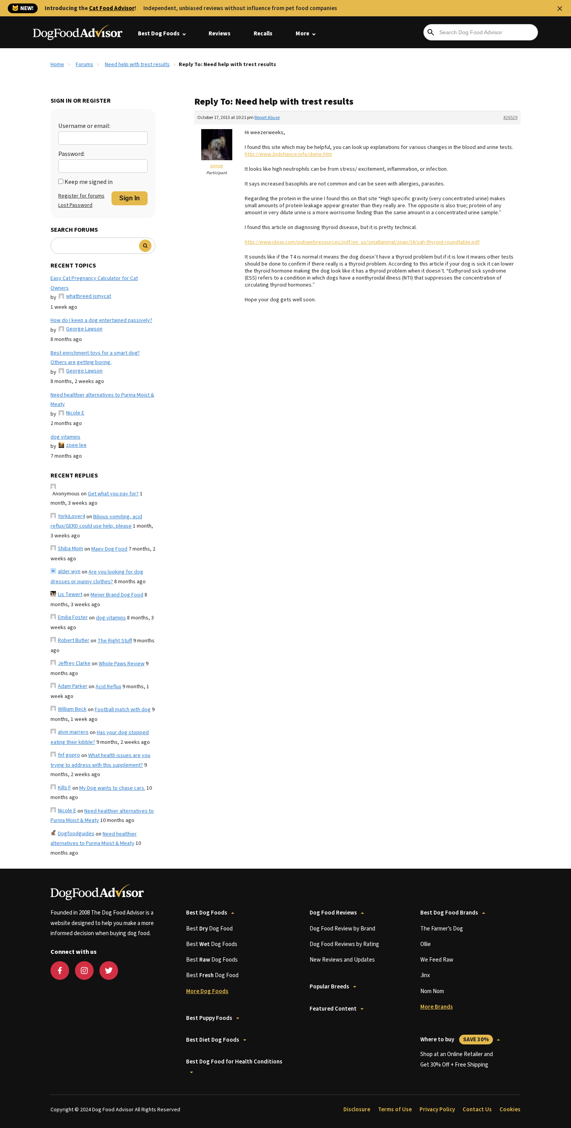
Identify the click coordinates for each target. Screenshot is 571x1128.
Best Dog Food (209, 929)
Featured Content (333, 1009)
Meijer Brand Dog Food (117, 595)
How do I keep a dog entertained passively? (101, 320)
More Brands (436, 1007)
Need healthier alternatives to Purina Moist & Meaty (102, 400)
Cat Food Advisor (111, 8)
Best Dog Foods (158, 34)
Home (57, 64)
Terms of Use (395, 1109)
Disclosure (356, 1109)
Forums (84, 64)
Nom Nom (432, 991)
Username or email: (84, 126)
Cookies (510, 1109)
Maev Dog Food (109, 549)
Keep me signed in (88, 182)
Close (559, 8)
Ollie (425, 944)
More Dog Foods (207, 991)
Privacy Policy (437, 1109)
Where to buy (454, 1039)
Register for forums (81, 196)
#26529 (510, 117)
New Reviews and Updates (342, 960)
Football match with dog (123, 710)
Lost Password (75, 205)
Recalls (263, 34)
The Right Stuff (114, 641)
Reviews (219, 34)
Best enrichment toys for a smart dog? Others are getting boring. (95, 358)
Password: (71, 154)
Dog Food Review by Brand (342, 929)
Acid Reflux (108, 687)
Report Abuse (267, 117)
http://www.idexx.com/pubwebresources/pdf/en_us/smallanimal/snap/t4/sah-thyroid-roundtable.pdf (362, 242)
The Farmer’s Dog (441, 929)
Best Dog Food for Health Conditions (234, 1062)
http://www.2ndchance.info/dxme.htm (288, 154)
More (302, 34)
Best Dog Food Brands (449, 913)
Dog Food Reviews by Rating (344, 944)
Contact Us (477, 1109)
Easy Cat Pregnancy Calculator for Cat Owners (94, 283)
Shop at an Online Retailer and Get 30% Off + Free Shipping (456, 1059)
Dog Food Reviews (333, 913)
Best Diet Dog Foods (212, 1040)
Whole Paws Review (121, 664)
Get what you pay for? (113, 494)
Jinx (425, 975)
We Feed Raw (436, 960)
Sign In (129, 198)
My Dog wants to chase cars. (112, 788)
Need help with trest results (137, 64)
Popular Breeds (329, 987)
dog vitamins (65, 437)
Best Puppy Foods (209, 1018)
